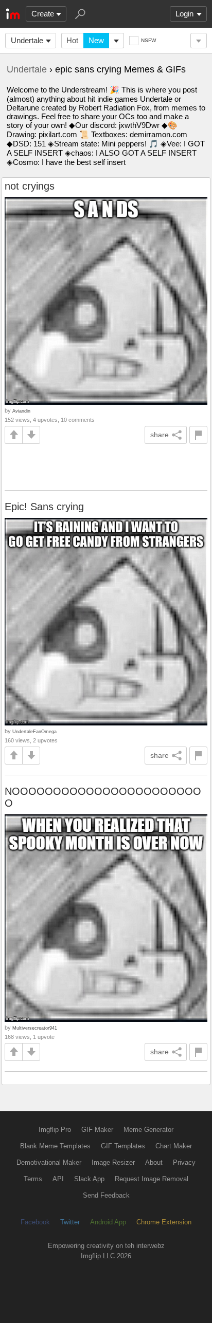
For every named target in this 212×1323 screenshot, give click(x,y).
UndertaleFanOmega (34, 731)
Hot (72, 40)
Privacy (184, 1162)
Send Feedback (106, 1195)
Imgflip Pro (55, 1129)
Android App (108, 1222)
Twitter (70, 1222)
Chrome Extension (163, 1222)
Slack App (89, 1179)
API (58, 1179)
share (159, 435)
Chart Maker (173, 1146)
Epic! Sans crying (44, 506)
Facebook (35, 1222)
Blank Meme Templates (55, 1146)
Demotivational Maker (48, 1162)
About (154, 1162)
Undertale (27, 40)
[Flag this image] (198, 435)
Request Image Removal (151, 1179)
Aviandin (21, 411)
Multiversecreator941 (34, 1028)
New (96, 40)
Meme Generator (148, 1129)
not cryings (30, 186)
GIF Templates (123, 1146)
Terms (33, 1179)
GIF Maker (97, 1129)
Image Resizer (113, 1162)
